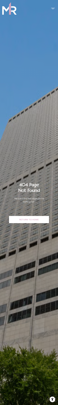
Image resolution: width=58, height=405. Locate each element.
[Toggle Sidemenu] (53, 8)
